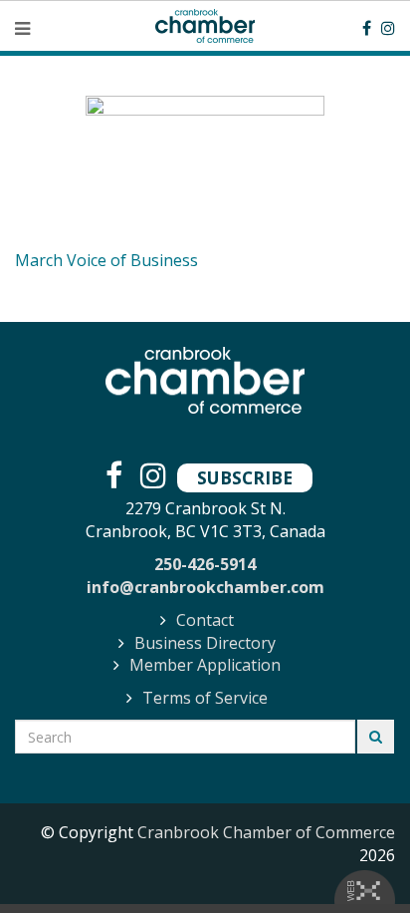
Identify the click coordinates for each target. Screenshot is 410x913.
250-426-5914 (205, 564)
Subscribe (245, 477)
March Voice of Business (106, 260)
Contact (205, 620)
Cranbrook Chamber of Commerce (266, 832)
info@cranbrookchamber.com (205, 587)
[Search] (375, 737)
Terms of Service (205, 698)
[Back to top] (354, 857)
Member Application (205, 665)
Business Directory (205, 643)
